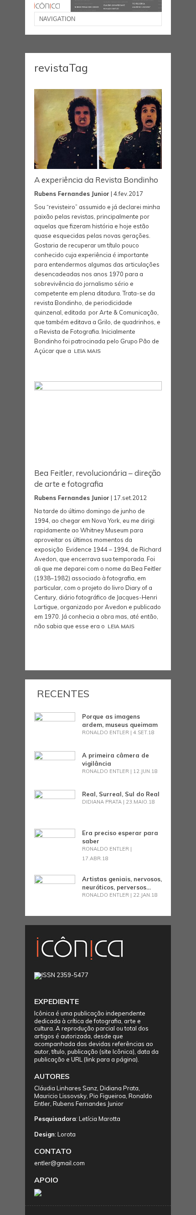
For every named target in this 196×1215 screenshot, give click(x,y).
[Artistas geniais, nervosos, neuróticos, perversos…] (54, 888)
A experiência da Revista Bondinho (96, 179)
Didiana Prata (119, 1088)
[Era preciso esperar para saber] (54, 842)
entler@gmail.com (59, 1163)
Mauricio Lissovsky (60, 1095)
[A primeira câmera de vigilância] (54, 764)
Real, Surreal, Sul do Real (121, 794)
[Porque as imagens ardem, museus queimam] (54, 726)
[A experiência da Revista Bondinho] (98, 129)
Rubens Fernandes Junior (88, 1103)
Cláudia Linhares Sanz (65, 1088)
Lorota (66, 1134)
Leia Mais (87, 350)
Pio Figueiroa (107, 1095)
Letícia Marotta (99, 1118)
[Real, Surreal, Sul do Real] (54, 803)
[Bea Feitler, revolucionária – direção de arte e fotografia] (98, 421)
